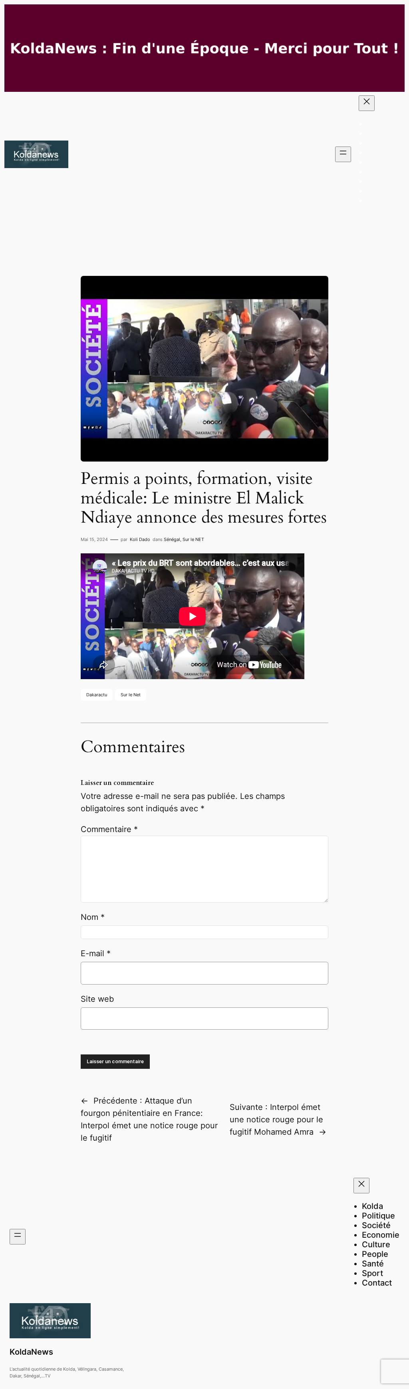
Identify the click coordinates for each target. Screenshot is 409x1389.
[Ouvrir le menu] (343, 154)
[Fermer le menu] (367, 103)
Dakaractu (96, 694)
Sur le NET (193, 539)
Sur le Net (131, 694)
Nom (93, 917)
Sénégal (172, 539)
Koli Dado (140, 539)
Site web (97, 999)
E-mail (96, 953)
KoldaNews (31, 1352)
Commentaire (109, 829)
